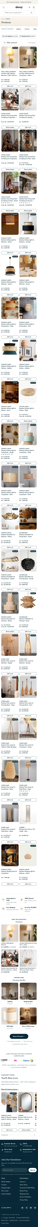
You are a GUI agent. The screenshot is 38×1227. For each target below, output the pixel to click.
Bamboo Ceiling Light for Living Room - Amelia (8, 451)
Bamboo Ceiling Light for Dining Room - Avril (26, 325)
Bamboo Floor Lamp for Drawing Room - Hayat (8, 704)
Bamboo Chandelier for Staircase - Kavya (26, 620)
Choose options (10, 127)
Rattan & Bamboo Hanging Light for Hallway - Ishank (9, 1118)
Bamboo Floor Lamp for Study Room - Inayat (26, 788)
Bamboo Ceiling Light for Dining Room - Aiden (8, 325)
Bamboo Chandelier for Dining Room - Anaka (26, 536)
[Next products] (35, 1135)
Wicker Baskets (5, 1182)
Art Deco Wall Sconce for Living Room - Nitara (26, 74)
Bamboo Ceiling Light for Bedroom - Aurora (26, 283)
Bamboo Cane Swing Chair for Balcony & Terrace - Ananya (27, 200)
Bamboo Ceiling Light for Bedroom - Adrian (8, 241)
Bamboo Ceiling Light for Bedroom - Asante (8, 283)
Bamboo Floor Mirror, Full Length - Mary (27, 830)
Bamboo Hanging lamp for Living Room (9, 872)
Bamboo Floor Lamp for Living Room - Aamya (26, 746)
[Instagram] (26, 1207)
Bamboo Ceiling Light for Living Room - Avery (26, 493)
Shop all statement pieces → (10, 1089)
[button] (3, 7)
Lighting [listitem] (18, 29)
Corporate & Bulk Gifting (27, 1188)
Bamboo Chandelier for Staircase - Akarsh (8, 620)
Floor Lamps (4, 1191)
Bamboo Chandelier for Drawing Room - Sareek (26, 578)
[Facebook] (22, 1207)
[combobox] (19, 13)
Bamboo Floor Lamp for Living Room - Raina (8, 788)
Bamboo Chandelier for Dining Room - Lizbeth (8, 578)
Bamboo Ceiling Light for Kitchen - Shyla (26, 409)
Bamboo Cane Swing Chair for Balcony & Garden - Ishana (27, 117)
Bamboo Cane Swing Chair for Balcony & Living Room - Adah (9, 158)
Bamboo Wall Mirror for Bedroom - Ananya (25, 1118)
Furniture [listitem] (27, 29)
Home (2, 19)
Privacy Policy (24, 1200)
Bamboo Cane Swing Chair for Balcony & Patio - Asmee (9, 200)
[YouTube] (30, 1207)
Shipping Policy (24, 1194)
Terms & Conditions (25, 1197)
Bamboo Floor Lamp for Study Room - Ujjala (8, 830)
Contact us (23, 1182)
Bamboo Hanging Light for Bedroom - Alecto (27, 872)
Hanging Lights (5, 1188)
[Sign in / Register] (29, 7)
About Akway (23, 1185)
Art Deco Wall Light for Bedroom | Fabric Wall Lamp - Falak (9, 74)
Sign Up (32, 1170)
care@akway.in (8, 1152)
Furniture (4, 1185)
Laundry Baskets (6, 1194)
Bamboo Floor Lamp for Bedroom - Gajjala (8, 662)
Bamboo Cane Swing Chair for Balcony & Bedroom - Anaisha (9, 117)
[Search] (31, 12)
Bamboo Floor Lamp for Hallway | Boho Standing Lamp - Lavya (8, 746)
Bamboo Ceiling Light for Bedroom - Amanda (26, 241)
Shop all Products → (19, 1036)
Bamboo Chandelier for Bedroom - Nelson (8, 536)
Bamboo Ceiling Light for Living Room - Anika (26, 451)
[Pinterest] (35, 1207)
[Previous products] (30, 1135)
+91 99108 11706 (27, 1146)
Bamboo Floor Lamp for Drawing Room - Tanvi (26, 704)
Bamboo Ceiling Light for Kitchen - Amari (8, 409)
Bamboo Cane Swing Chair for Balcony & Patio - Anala (27, 158)
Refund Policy (24, 1191)
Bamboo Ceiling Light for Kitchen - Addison (26, 367)
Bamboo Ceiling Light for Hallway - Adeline (8, 367)
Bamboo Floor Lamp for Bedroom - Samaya (26, 662)
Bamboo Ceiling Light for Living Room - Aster (8, 493)
